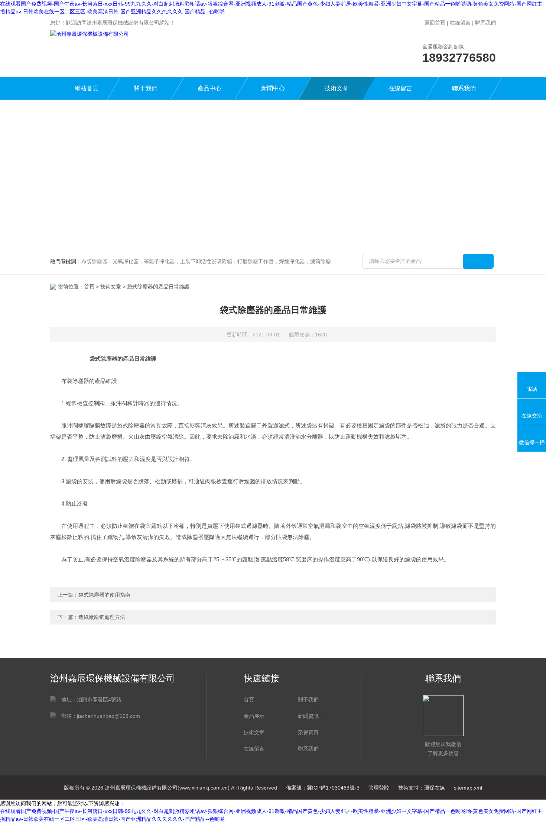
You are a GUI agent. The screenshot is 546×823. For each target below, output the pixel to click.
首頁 (89, 287)
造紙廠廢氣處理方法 (101, 617)
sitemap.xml (468, 788)
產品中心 (209, 88)
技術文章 (336, 88)
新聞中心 (273, 88)
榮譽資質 (308, 732)
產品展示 (254, 716)
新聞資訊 (308, 716)
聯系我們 (485, 23)
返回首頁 (435, 23)
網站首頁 (86, 88)
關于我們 (145, 88)
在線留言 (460, 23)
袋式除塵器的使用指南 (104, 595)
